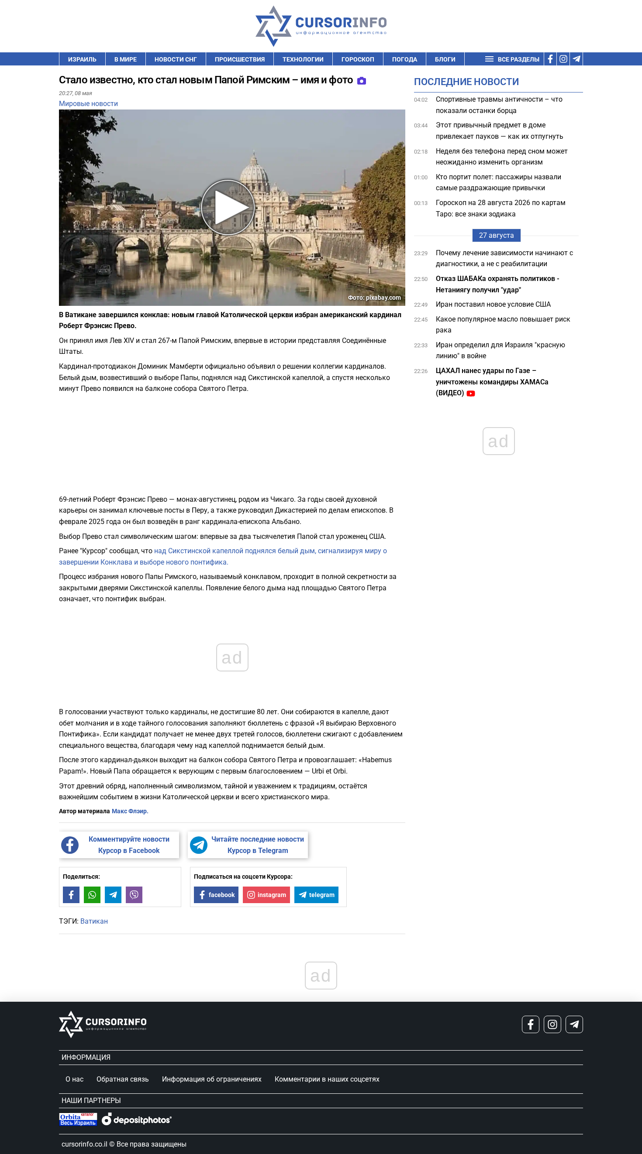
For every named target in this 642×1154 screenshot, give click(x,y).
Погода (404, 59)
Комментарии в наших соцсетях (327, 1079)
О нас (74, 1079)
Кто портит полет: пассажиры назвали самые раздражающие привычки (498, 182)
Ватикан (94, 921)
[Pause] (66, 300)
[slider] (100, 302)
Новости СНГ (176, 59)
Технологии (303, 59)
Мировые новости (88, 103)
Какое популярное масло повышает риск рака (503, 325)
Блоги (445, 59)
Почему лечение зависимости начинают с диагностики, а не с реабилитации (504, 258)
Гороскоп (358, 59)
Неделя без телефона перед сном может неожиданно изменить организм (502, 157)
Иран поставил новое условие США (493, 304)
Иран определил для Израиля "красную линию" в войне (500, 350)
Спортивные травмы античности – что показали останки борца (499, 105)
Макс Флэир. (130, 811)
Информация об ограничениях (212, 1079)
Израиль (82, 59)
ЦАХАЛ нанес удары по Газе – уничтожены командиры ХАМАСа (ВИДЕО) (492, 381)
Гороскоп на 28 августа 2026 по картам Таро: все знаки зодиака (501, 208)
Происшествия (240, 59)
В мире (125, 59)
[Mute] (78, 300)
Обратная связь (123, 1079)
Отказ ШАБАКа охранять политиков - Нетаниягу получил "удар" (497, 284)
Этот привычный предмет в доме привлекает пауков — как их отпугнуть (499, 130)
